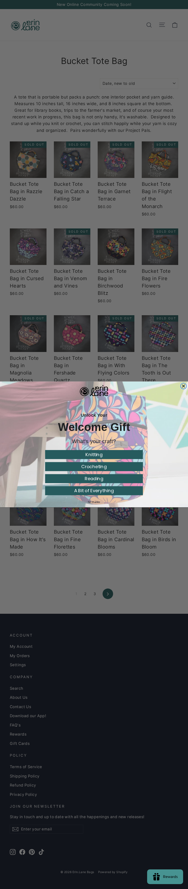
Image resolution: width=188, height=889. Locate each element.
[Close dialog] (183, 386)
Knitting (94, 454)
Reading (94, 479)
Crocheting (94, 466)
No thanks (94, 502)
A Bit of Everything (94, 491)
